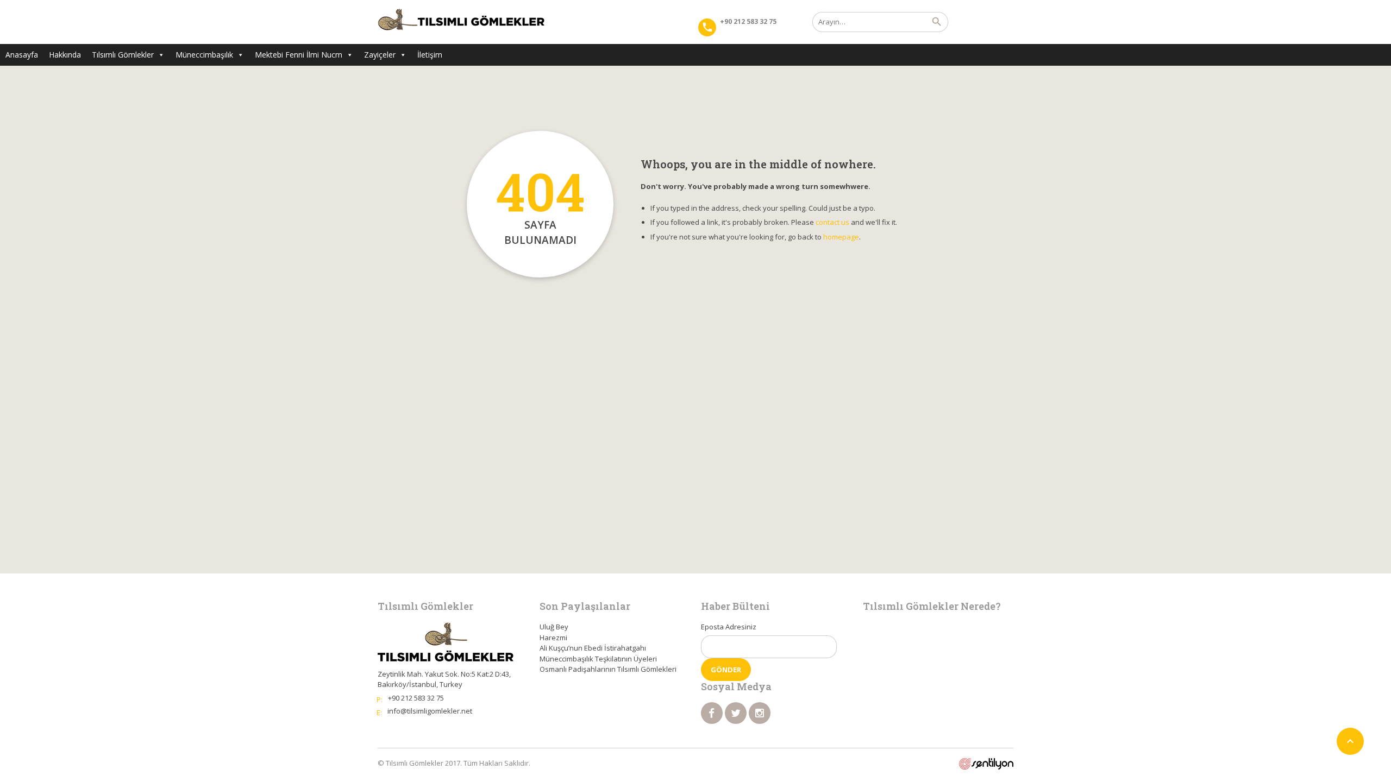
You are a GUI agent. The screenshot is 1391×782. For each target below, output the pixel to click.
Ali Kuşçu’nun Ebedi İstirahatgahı (593, 648)
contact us (832, 222)
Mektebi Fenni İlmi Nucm (298, 54)
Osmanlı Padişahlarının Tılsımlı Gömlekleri (608, 669)
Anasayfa (21, 54)
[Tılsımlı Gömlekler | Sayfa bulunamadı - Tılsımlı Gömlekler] (461, 21)
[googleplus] (759, 713)
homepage (841, 237)
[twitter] (736, 713)
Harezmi (553, 637)
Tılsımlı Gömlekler (123, 54)
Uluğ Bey (554, 627)
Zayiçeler (380, 54)
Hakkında (65, 54)
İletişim (429, 54)
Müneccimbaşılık (204, 54)
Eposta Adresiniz (728, 627)
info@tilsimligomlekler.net (429, 711)
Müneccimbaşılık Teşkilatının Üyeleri (598, 659)
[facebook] (712, 713)
